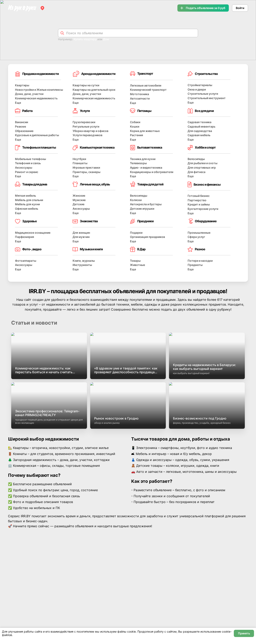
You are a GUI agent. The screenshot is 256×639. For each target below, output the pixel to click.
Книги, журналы (84, 260)
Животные (137, 265)
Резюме (20, 126)
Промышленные (199, 232)
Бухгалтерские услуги (203, 208)
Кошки (134, 126)
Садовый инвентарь (201, 126)
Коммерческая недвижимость (36, 98)
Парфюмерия (24, 236)
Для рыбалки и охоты (202, 163)
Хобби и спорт (205, 147)
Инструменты (82, 265)
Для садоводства (200, 131)
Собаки (135, 122)
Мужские (79, 200)
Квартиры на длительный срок (94, 89)
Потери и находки (200, 260)
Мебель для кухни (27, 204)
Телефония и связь (28, 163)
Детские (78, 204)
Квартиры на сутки (86, 85)
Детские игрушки (142, 208)
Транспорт (145, 73)
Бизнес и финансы (207, 184)
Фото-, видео (31, 249)
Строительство (206, 74)
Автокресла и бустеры (146, 204)
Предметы (195, 265)
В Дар (141, 249)
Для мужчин (81, 236)
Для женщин (81, 232)
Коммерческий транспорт (148, 89)
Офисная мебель (26, 208)
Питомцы (144, 111)
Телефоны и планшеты (39, 147)
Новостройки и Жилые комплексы (39, 89)
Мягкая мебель (25, 195)
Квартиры (22, 85)
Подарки (136, 232)
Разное (200, 249)
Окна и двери (197, 89)
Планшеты (80, 163)
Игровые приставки (86, 167)
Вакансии (21, 122)
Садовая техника (199, 122)
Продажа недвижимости (40, 74)
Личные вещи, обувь (95, 184)
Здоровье (29, 221)
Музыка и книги (91, 249)
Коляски (136, 200)
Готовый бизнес (199, 195)
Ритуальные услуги (86, 126)
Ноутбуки (79, 159)
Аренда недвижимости (98, 74)
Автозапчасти (140, 98)
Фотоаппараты (25, 260)
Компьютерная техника (97, 147)
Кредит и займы (199, 204)
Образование (24, 131)
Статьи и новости (34, 323)
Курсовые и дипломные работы (37, 135)
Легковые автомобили (145, 85)
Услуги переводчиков (87, 135)
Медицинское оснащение (32, 232)
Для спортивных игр (202, 167)
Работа (27, 111)
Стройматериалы (200, 85)
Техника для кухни (142, 159)
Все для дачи (204, 111)
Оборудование (206, 221)
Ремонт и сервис (26, 172)
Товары (135, 260)
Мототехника (139, 94)
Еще (18, 102)
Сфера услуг (196, 236)
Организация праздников (147, 236)
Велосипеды (196, 159)
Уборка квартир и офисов (90, 131)
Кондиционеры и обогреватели (151, 172)
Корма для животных (145, 131)
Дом (106, 39)
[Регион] (42, 8)
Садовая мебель (199, 135)
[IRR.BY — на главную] (22, 8)
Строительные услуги (203, 93)
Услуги (85, 111)
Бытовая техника (149, 147)
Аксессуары (23, 167)
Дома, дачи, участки (29, 94)
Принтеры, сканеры (86, 172)
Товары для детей (150, 184)
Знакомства (89, 221)
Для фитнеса (196, 172)
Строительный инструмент (207, 98)
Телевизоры (138, 163)
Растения (136, 135)
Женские (79, 195)
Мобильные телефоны (30, 159)
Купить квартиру (85, 39)
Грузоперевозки (84, 122)
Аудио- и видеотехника (146, 167)
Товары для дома (34, 184)
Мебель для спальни (29, 200)
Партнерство (197, 200)
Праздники (145, 221)
